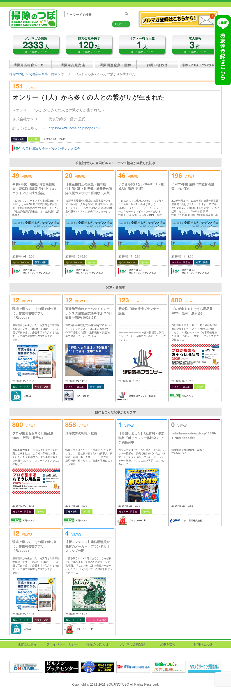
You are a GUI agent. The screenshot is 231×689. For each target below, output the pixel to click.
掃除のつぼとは (97, 644)
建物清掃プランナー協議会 (142, 395)
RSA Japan (82, 395)
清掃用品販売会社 (72, 64)
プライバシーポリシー (62, 644)
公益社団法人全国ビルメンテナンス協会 (36, 271)
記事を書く (168, 644)
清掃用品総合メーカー (30, 64)
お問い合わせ (157, 64)
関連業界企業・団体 (115, 64)
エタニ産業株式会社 (192, 520)
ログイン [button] (121, 23)
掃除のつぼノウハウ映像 (200, 64)
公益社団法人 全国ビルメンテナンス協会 (51, 148)
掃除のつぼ (17, 74)
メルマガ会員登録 (132, 644)
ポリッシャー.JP (137, 520)
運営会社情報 (27, 644)
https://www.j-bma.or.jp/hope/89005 (76, 127)
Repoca (27, 395)
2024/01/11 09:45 (55, 139)
